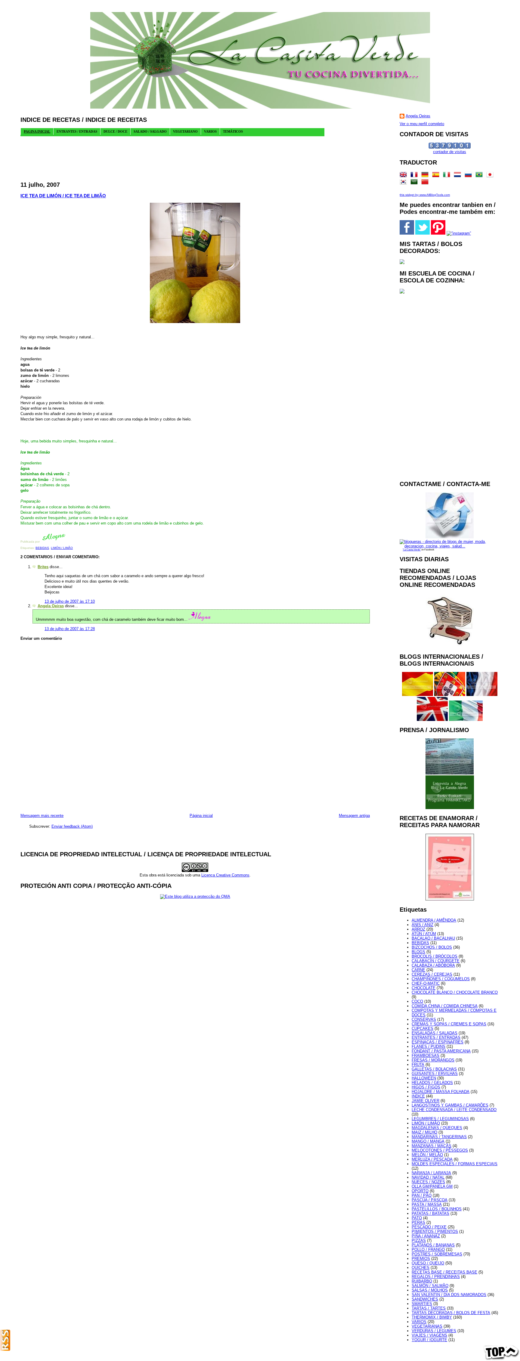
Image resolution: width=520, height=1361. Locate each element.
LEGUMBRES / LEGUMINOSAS (440, 1118)
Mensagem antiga (354, 815)
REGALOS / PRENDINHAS (436, 1276)
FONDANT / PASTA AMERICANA (441, 1051)
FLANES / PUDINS (428, 1046)
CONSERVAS (424, 1019)
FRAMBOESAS (425, 1055)
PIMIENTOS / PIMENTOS (435, 1231)
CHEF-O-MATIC (426, 983)
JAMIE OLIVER (425, 1100)
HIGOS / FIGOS (426, 1087)
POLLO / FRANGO (428, 1249)
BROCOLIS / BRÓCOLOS (434, 956)
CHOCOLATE (423, 988)
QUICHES (420, 1267)
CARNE (418, 970)
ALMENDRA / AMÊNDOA (434, 920)
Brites (43, 567)
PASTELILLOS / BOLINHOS (437, 1209)
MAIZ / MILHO (424, 1132)
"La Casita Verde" (412, 549)
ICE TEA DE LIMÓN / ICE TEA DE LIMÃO (63, 195)
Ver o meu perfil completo (422, 124)
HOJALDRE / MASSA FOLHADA (440, 1091)
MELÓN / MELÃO (427, 1155)
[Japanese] (491, 176)
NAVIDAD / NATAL (428, 1177)
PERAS (418, 1222)
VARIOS (419, 1321)
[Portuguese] (480, 176)
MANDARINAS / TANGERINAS (439, 1137)
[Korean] (404, 183)
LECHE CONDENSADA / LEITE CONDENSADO (454, 1109)
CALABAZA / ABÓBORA (433, 965)
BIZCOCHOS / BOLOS (432, 947)
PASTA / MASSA (427, 1204)
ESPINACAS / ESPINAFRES (437, 1042)
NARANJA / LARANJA (431, 1173)
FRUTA (418, 1064)
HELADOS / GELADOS (432, 1082)
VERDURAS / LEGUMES (434, 1331)
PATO (417, 1218)
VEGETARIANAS (427, 1326)
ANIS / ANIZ (422, 924)
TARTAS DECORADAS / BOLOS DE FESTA (451, 1312)
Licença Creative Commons (225, 875)
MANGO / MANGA (428, 1141)
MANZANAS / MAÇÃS (431, 1146)
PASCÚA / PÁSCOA (429, 1200)
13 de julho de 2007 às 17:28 (70, 629)
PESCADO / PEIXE (429, 1227)
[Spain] (437, 176)
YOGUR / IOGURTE (429, 1340)
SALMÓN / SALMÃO (430, 1285)
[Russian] (469, 176)
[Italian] (448, 176)
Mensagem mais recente (41, 815)
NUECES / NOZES (428, 1182)
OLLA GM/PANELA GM (432, 1186)
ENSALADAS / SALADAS (434, 1033)
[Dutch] (458, 176)
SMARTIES (422, 1303)
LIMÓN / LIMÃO (62, 548)
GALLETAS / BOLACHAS (434, 1069)
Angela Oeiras (51, 606)
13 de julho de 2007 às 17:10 (70, 601)
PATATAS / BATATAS (430, 1213)
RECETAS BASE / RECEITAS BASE (444, 1272)
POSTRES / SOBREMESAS (437, 1254)
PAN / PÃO (422, 1195)
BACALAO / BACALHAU (433, 938)
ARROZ (418, 929)
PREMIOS (421, 1258)
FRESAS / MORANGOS (433, 1060)
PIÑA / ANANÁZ (426, 1236)
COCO (417, 1001)
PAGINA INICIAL (37, 131)
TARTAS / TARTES (429, 1308)
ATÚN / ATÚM (424, 933)
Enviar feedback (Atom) (72, 826)
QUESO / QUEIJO (428, 1263)
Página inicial (201, 815)
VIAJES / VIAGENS (429, 1335)
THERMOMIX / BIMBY (432, 1317)
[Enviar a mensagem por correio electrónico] (67, 541)
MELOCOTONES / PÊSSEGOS (440, 1150)
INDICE (418, 1096)
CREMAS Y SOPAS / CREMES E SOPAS (449, 1024)
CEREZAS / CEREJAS (432, 974)
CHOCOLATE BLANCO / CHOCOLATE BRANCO (455, 992)
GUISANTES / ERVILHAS (435, 1073)
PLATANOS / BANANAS (433, 1245)
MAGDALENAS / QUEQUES (437, 1127)
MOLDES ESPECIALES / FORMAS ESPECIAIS (454, 1164)
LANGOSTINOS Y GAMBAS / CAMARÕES (450, 1105)
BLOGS (418, 952)
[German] (426, 176)
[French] (415, 176)
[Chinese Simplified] (426, 183)
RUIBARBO (422, 1281)
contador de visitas (449, 151)
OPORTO (420, 1191)
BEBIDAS (42, 548)
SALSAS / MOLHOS (430, 1290)
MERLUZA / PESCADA (432, 1159)
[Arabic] (415, 183)
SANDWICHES (425, 1299)
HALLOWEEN (424, 1078)
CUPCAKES (422, 1028)
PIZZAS (419, 1240)
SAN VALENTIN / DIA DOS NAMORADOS (449, 1294)
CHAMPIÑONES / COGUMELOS (441, 979)
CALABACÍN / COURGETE (436, 961)
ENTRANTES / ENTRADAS (436, 1037)
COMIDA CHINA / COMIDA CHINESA (445, 1006)
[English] (404, 176)
